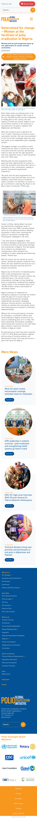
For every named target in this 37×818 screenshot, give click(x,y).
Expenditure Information (9, 659)
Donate (4, 685)
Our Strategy (6, 575)
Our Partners (6, 581)
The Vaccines (6, 605)
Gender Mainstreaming (9, 629)
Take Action (5, 680)
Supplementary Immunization (11, 645)
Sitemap (18, 808)
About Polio (5, 593)
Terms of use (18, 803)
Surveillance (6, 648)
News (3, 671)
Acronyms (18, 798)
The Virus (5, 602)
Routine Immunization (9, 642)
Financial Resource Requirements (12, 656)
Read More (9, 400)
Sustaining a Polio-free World (11, 578)
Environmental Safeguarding (11, 626)
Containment (6, 623)
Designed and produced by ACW (19, 817)
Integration (5, 632)
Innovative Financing (8, 666)
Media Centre (6, 674)
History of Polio (6, 608)
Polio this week (6, 599)
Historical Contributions (9, 663)
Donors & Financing (8, 654)
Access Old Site (18, 813)
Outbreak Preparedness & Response (13, 636)
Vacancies (18, 788)
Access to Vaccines (8, 620)
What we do (5, 617)
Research (5, 639)
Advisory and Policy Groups (10, 588)
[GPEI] (15, 700)
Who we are (5, 572)
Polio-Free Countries (8, 612)
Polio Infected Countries (9, 596)
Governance (5, 584)
